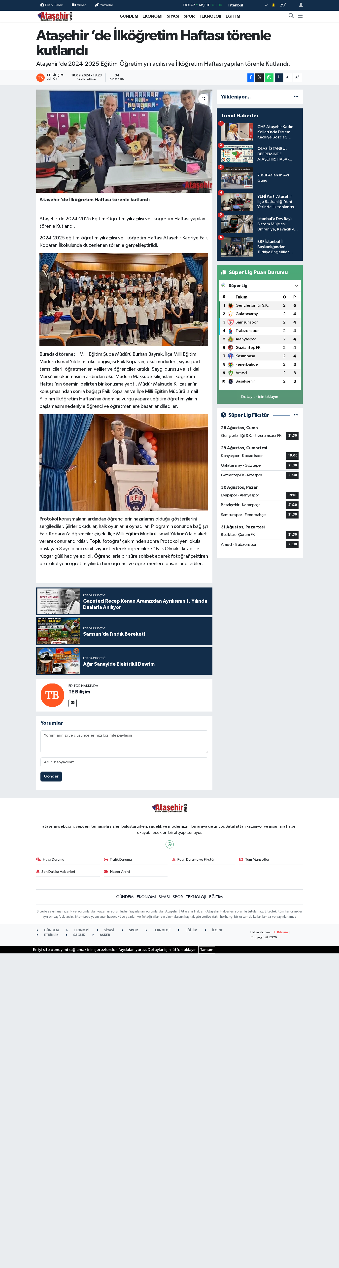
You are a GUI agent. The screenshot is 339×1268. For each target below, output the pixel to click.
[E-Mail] (72, 703)
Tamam (206, 950)
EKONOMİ (152, 16)
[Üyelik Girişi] (299, 5)
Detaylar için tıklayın (259, 397)
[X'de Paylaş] (259, 77)
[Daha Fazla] (279, 77)
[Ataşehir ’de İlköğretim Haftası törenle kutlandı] (124, 141)
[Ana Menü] (300, 16)
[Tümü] (296, 97)
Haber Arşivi (120, 872)
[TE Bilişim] (52, 695)
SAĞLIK (78, 935)
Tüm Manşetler (257, 859)
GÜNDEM (129, 16)
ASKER (104, 935)
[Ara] (291, 16)
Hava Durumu (53, 859)
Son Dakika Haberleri (58, 872)
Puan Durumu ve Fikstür (196, 859)
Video (82, 5)
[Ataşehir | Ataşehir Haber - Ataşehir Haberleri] (54, 16)
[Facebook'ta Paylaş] (250, 77)
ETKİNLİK (50, 935)
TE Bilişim (79, 691)
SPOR (189, 16)
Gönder (51, 776)
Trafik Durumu (121, 859)
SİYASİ (173, 16)
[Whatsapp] (170, 844)
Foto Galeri (54, 5)
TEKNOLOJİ (210, 16)
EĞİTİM (233, 16)
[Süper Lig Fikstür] (296, 415)
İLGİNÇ (217, 930)
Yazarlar (106, 5)
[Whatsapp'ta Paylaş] (269, 77)
